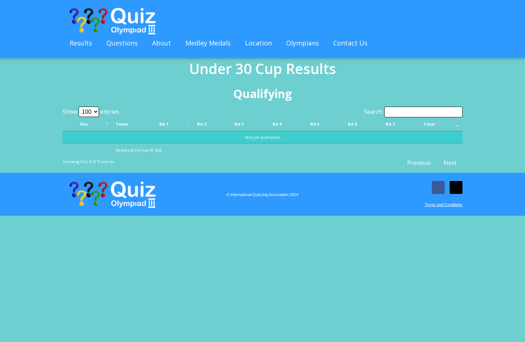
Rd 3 (239, 124)
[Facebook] (438, 187)
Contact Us (350, 43)
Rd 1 (163, 124)
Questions (122, 43)
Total (429, 124)
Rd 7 (390, 124)
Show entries (90, 112)
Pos (84, 124)
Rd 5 (314, 124)
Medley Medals (208, 43)
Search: (373, 112)
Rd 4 (276, 124)
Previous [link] (419, 163)
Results (81, 43)
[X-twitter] (456, 187)
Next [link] (450, 163)
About (161, 43)
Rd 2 (201, 124)
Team (122, 124)
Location (258, 43)
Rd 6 (352, 124)
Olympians (302, 43)
